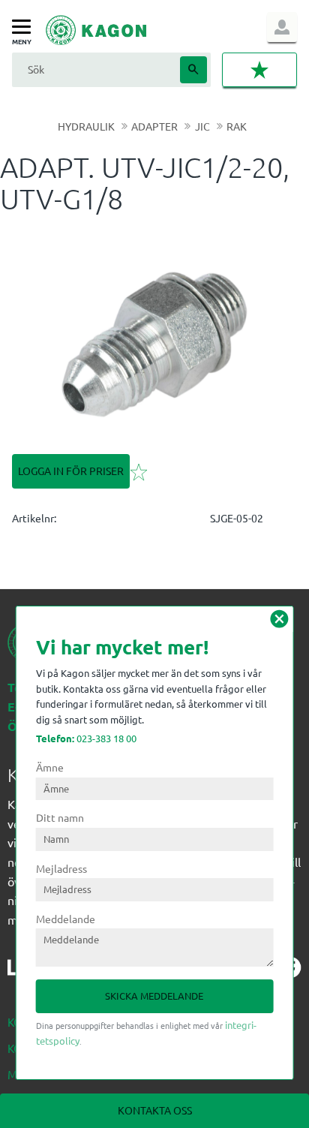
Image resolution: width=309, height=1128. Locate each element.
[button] (25, 27)
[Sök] (193, 69)
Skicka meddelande (154, 995)
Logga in (282, 27)
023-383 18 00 (86, 738)
